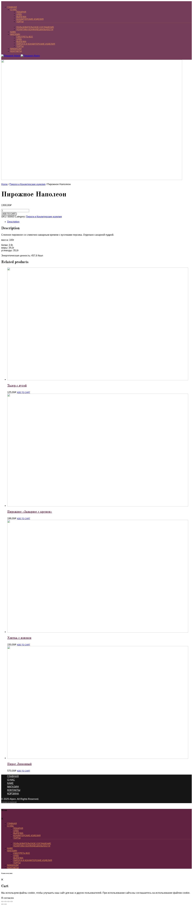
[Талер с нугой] (97, 379)
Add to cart (9, 214)
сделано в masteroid (9, 802)
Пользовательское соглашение (35, 27)
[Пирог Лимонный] (97, 758)
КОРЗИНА (13, 793)
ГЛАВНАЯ (12, 7)
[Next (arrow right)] (5, 904)
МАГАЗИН (15, 34)
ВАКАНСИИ (16, 49)
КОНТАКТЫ (16, 51)
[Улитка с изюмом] (97, 632)
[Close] (2, 818)
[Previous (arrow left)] (2, 904)
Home (4, 184)
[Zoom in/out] (11, 901)
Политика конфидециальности (34, 29)
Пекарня (21, 12)
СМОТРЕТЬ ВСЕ (24, 36)
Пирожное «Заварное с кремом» (29, 511)
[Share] (5, 901)
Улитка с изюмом (19, 638)
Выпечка (21, 16)
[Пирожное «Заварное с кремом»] (97, 505)
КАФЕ (13, 32)
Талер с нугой (17, 385)
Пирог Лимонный (19, 764)
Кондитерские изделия (30, 19)
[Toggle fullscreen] (8, 901)
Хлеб (19, 14)
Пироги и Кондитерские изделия (35, 44)
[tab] (99, 221)
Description (13, 221)
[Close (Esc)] (2, 901)
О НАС (13, 9)
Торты (20, 21)
